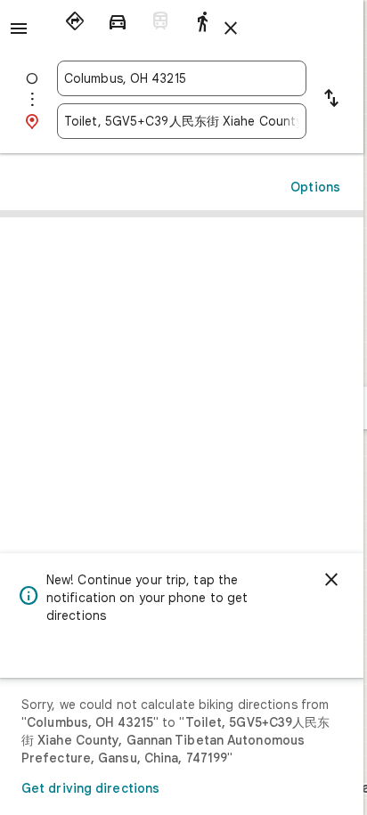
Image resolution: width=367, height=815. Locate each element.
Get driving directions (90, 788)
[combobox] (181, 78)
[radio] (74, 21)
